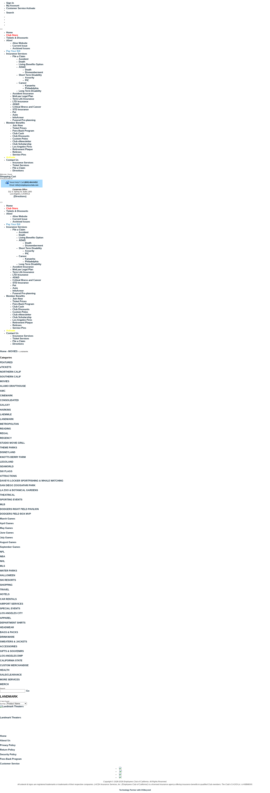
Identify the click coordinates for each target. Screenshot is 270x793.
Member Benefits (15, 122)
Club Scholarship (21, 144)
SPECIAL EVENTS (10, 608)
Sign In (10, 3)
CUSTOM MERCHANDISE (14, 665)
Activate (30, 8)
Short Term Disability (30, 75)
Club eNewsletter (21, 141)
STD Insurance (20, 109)
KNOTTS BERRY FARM (13, 457)
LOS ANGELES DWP (11, 655)
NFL (2, 551)
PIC (27, 80)
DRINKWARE (7, 637)
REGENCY (6, 438)
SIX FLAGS (6, 471)
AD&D (22, 67)
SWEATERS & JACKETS (13, 641)
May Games (6, 528)
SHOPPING (6, 585)
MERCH (4, 684)
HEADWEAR (7, 627)
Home (9, 32)
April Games (7, 523)
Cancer (23, 83)
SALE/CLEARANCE (11, 674)
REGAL (4, 433)
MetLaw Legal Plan (22, 96)
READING (5, 428)
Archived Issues (21, 48)
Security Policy (8, 754)
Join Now (17, 125)
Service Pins (19, 154)
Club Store (12, 35)
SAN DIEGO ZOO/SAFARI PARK (17, 485)
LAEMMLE (6, 414)
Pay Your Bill (13, 51)
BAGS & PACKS (9, 632)
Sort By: (3, 704)
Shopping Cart (8, 176)
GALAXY (5, 405)
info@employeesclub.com (26, 185)
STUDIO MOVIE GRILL (12, 442)
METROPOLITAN (9, 424)
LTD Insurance (20, 101)
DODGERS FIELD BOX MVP (15, 513)
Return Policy (7, 749)
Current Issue (19, 45)
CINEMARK (6, 395)
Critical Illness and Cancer (26, 106)
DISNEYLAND (7, 452)
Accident (23, 59)
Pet (14, 112)
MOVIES (13, 351)
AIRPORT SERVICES (11, 603)
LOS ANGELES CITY (11, 613)
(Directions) (20, 196)
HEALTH (4, 670)
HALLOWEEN (7, 575)
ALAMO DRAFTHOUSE (13, 386)
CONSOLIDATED (9, 400)
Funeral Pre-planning (23, 120)
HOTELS (5, 594)
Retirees (17, 152)
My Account (12, 5)
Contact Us (12, 160)
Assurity (29, 77)
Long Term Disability (30, 91)
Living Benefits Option (31, 64)
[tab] (135, 362)
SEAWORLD (7, 466)
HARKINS (5, 409)
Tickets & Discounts (17, 37)
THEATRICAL (7, 495)
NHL (2, 561)
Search (10, 12)
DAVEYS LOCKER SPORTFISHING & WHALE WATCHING (31, 480)
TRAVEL (4, 589)
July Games (6, 537)
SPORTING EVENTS (11, 499)
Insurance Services (16, 53)
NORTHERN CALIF (10, 371)
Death (22, 61)
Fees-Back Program (23, 130)
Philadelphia (31, 88)
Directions (18, 170)
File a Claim (18, 56)
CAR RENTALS (8, 599)
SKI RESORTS (8, 580)
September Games (10, 547)
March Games (7, 518)
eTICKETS (5, 367)
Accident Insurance (23, 93)
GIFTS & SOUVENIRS (12, 651)
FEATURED (6, 362)
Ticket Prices (19, 128)
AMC (2, 390)
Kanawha (30, 85)
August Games (8, 542)
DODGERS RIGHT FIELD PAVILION (19, 509)
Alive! (9, 40)
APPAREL (5, 618)
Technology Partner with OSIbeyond (135, 790)
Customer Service (16, 8)
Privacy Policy (7, 745)
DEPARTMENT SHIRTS (12, 622)
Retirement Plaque (22, 149)
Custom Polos (20, 138)
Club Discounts (20, 136)
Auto (15, 114)
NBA (2, 556)
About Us (5, 740)
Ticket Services (20, 165)
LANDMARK (7, 419)
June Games (7, 532)
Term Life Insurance (23, 98)
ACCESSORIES (8, 646)
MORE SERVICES (10, 679)
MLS (2, 566)
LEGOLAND (6, 461)
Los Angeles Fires (22, 146)
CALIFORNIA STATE (11, 660)
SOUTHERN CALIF (10, 376)
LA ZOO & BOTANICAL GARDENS (19, 490)
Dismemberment (34, 72)
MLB (2, 504)
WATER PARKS (8, 570)
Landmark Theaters (10, 717)
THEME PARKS (8, 447)
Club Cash (18, 133)
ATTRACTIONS (8, 476)
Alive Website (19, 43)
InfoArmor (18, 117)
